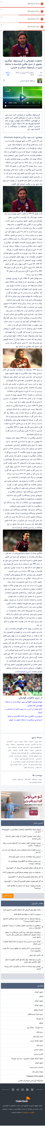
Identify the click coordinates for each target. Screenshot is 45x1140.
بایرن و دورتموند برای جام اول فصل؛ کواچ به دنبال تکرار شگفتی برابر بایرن (23, 961)
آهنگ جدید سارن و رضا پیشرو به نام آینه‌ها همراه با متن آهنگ (22, 942)
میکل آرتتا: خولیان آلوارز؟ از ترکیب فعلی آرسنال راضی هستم (23, 837)
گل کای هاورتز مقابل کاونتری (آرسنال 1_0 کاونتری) (22, 881)
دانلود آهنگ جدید (36, 1041)
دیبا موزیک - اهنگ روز (35, 1027)
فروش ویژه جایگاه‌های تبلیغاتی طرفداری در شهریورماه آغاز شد (21, 830)
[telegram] (17, 1089)
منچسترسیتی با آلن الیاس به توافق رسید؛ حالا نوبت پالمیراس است (22, 949)
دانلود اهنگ (39, 1063)
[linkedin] (27, 1089)
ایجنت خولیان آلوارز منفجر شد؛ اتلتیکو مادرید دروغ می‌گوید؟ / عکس (22, 844)
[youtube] (22, 1089)
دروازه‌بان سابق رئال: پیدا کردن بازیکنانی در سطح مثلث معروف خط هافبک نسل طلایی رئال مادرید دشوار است (23, 934)
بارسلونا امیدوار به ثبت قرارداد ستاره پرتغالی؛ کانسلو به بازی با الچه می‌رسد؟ (22, 920)
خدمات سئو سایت (36, 1067)
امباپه (22, 671)
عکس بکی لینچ (35, 955)
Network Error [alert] (33, 4)
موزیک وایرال (38, 1010)
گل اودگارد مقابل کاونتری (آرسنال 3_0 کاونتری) (23, 868)
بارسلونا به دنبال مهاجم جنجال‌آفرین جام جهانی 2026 (22, 872)
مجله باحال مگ (37, 1072)
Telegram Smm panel (34, 1076)
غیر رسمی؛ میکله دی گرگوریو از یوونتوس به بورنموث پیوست (24, 862)
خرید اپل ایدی (38, 1036)
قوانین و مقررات (28, 1112)
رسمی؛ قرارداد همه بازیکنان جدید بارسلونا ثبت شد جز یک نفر (21, 851)
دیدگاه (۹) (8, 74)
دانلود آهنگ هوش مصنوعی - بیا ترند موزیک (27, 1058)
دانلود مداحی (38, 1050)
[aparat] (32, 1089)
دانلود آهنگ (39, 992)
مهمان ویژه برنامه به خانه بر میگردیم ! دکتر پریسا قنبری (22, 967)
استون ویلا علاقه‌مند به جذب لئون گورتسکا (25, 857)
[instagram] (13, 1089)
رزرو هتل (39, 1032)
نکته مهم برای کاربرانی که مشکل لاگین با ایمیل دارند (22, 910)
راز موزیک (39, 1019)
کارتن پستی (38, 1054)
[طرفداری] (22, 1099)
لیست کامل (8, 896)
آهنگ (41, 996)
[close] (1, 2)
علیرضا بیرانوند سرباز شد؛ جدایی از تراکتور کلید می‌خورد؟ (24, 887)
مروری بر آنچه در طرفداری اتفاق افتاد (27, 914)
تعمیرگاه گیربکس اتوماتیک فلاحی (30, 1081)
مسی (28, 671)
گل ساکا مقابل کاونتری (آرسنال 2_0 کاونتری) (24, 877)
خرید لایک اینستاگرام (35, 1014)
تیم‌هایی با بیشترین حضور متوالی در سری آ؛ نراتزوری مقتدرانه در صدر (21, 926)
